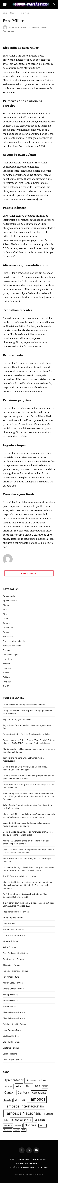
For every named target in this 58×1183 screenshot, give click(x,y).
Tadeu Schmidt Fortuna (13, 929)
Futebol (48, 1113)
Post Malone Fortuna (12, 1059)
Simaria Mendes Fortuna (14, 1018)
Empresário (8, 636)
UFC (23, 1130)
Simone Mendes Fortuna (14, 1012)
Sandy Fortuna (9, 1006)
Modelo (6, 663)
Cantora (6, 623)
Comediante (8, 627)
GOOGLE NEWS (39, 1159)
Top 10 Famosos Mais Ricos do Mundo (20, 876)
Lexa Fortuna (9, 923)
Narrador (7, 668)
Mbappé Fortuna (10, 994)
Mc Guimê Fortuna (11, 941)
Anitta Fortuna (9, 947)
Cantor (6, 618)
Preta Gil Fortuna (10, 1000)
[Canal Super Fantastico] (30, 4)
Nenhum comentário (40, 27)
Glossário (13, 13)
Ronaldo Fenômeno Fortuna (15, 971)
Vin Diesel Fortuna (11, 1036)
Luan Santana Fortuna (13, 1030)
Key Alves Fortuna (11, 977)
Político (6, 677)
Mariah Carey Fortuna (13, 983)
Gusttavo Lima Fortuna (13, 959)
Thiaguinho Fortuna (12, 965)
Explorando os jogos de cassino (17, 719)
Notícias (6, 672)
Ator (5, 609)
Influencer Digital (10, 654)
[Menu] (4, 4)
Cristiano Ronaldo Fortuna (14, 1024)
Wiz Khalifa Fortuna (12, 1042)
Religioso (7, 681)
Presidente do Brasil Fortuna (16, 911)
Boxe (45, 1087)
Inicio (5, 13)
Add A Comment (29, 573)
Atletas (6, 605)
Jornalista (7, 659)
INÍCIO (12, 1159)
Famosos (36, 1099)
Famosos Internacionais (13, 641)
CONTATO (43, 1167)
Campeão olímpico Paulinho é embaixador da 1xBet (26, 734)
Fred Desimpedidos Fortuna (15, 953)
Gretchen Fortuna (11, 1048)
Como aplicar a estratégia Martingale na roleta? (24, 704)
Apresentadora (10, 600)
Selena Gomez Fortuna (13, 988)
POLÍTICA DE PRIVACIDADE (23, 1167)
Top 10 (6, 686)
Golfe (6, 1120)
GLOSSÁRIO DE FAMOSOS (28, 1163)
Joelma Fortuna (10, 1054)
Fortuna (6, 650)
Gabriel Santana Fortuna (14, 935)
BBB (37, 1086)
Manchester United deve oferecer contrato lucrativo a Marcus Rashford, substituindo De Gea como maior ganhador (27, 885)
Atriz (5, 614)
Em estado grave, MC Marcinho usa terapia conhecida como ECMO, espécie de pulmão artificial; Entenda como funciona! (29, 796)
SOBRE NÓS (23, 1159)
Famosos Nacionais (12, 645)
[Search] (53, 4)
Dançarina (7, 632)
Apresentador (9, 596)
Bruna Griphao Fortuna (13, 917)
